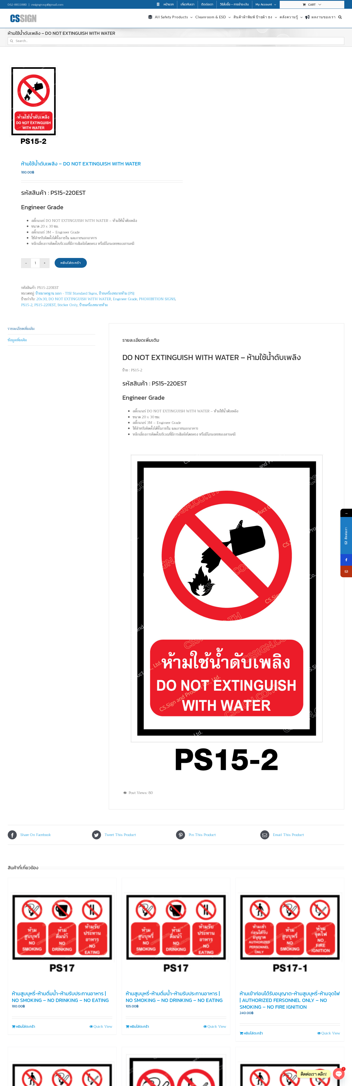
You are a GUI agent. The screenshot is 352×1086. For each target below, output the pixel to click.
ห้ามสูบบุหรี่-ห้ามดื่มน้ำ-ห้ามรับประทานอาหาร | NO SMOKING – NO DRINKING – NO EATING (60, 997)
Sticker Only (67, 305)
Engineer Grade (125, 299)
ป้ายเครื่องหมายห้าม (93, 305)
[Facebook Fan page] (346, 560)
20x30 (41, 299)
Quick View (103, 1026)
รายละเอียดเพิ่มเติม (21, 328)
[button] (340, 16)
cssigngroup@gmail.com (47, 4)
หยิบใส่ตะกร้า (71, 262)
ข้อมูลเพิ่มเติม (17, 340)
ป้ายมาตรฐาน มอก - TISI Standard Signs (66, 293)
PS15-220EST (45, 305)
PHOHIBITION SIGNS (157, 299)
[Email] (346, 571)
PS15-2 (26, 305)
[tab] (51, 328)
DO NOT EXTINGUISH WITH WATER (79, 299)
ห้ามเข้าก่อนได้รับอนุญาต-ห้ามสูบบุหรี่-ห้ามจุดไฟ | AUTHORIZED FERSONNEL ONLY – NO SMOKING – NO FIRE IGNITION (290, 1000)
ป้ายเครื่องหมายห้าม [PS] (116, 293)
